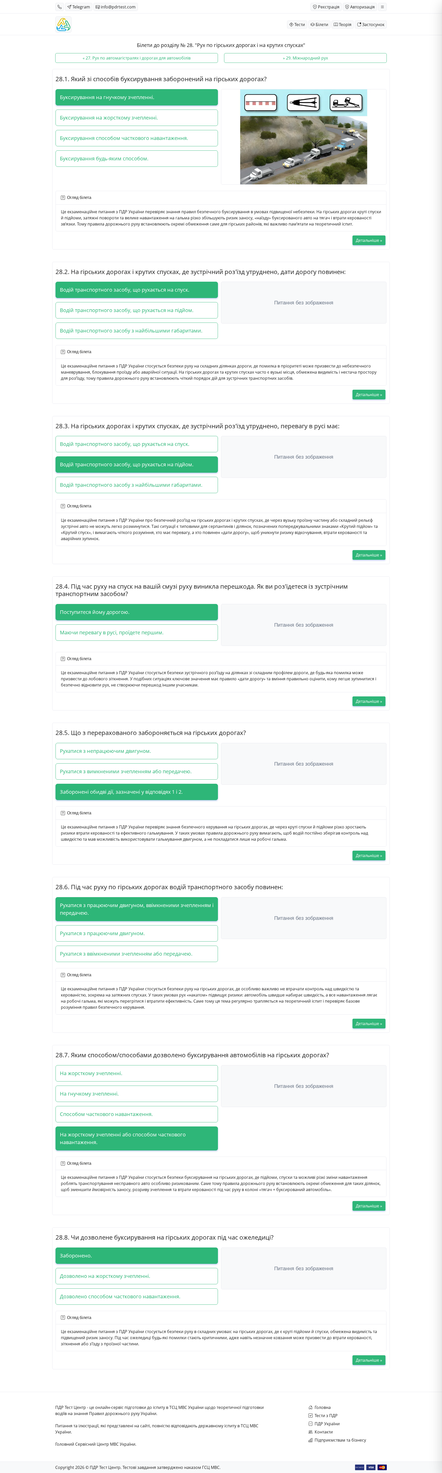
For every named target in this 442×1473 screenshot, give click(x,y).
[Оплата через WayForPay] (359, 1467)
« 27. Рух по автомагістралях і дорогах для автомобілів (137, 58)
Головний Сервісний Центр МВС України (95, 1444)
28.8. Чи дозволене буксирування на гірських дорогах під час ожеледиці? (164, 1237)
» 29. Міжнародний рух (305, 58)
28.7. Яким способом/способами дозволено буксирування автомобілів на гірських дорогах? (192, 1055)
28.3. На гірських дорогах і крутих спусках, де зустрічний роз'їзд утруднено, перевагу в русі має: (197, 426)
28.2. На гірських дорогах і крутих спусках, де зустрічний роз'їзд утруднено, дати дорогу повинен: (201, 271)
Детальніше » (369, 240)
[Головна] (63, 24)
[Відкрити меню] (382, 7)
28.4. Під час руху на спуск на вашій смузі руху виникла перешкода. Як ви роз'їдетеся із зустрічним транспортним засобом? (202, 590)
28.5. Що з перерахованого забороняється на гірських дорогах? (151, 732)
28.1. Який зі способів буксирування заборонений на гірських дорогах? (161, 79)
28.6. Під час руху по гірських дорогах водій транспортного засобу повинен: (169, 887)
